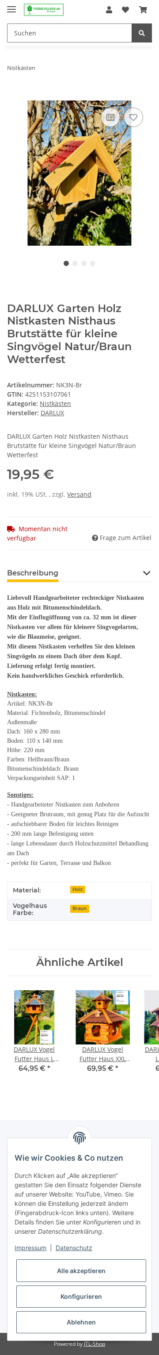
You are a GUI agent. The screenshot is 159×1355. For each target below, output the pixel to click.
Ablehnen (81, 1322)
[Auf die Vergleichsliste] (110, 117)
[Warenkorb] (143, 10)
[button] (109, 10)
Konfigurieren (81, 1296)
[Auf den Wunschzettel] (133, 117)
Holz (77, 889)
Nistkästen (55, 403)
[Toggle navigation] (11, 5)
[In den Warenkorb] (14, 95)
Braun (79, 908)
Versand (79, 494)
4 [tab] (92, 263)
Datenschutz (74, 1247)
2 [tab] (75, 263)
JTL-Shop (94, 1343)
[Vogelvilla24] (43, 10)
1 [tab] (66, 263)
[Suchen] (142, 32)
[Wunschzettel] (125, 10)
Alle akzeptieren (81, 1270)
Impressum (30, 1247)
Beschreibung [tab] (32, 573)
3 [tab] (84, 263)
